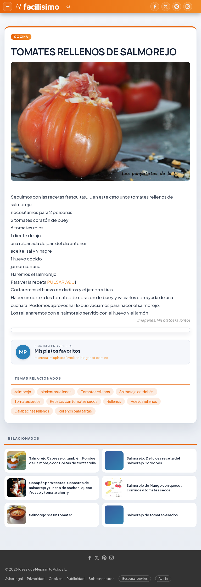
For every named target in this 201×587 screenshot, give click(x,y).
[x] (165, 6)
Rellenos (114, 401)
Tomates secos (27, 401)
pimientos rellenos (56, 392)
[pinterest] (176, 6)
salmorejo (22, 392)
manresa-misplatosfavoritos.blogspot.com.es (71, 358)
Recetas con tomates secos (73, 401)
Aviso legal (14, 579)
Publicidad (76, 579)
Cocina (21, 37)
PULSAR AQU (60, 282)
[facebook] (154, 6)
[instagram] (187, 6)
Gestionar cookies (135, 578)
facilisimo (41, 6)
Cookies (56, 579)
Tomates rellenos (95, 392)
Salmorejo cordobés (136, 392)
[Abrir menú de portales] (7, 6)
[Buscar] (68, 6)
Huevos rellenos (144, 401)
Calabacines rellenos (31, 411)
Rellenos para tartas (75, 411)
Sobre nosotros (101, 579)
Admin (163, 578)
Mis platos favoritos (57, 351)
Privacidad (35, 579)
